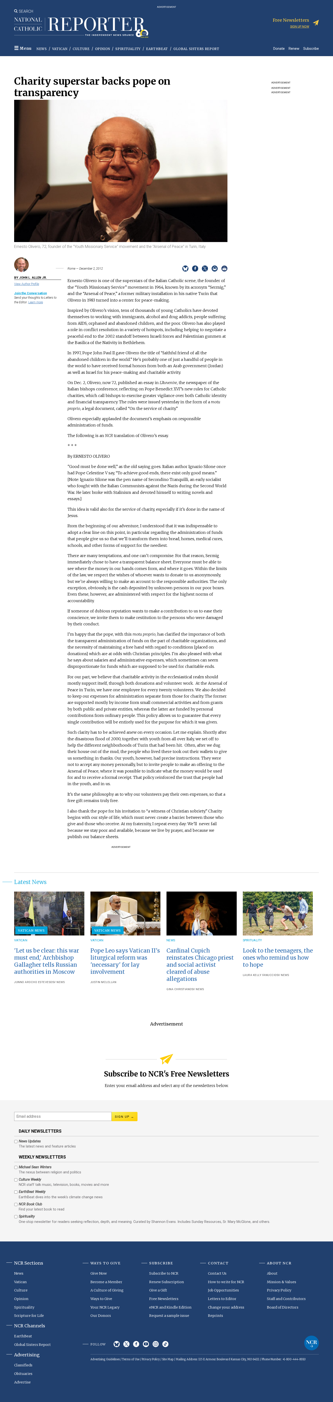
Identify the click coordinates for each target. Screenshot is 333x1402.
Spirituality (128, 49)
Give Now (98, 1273)
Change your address (226, 1307)
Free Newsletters (163, 1299)
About (272, 1273)
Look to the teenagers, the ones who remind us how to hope (278, 957)
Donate (279, 48)
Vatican (60, 49)
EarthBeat (157, 49)
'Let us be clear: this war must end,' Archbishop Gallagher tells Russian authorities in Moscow (46, 961)
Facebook (136, 1344)
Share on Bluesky (185, 268)
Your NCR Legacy (104, 1307)
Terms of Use (130, 1359)
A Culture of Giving (107, 1290)
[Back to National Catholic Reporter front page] (81, 27)
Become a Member (106, 1282)
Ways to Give (101, 1299)
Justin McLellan (103, 982)
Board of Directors (282, 1307)
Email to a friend (215, 268)
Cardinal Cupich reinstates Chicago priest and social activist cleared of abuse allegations (200, 965)
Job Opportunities (223, 1290)
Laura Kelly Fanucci (259, 975)
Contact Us (217, 1273)
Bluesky (117, 1344)
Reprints (215, 1315)
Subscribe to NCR (163, 1273)
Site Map (167, 1359)
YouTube (146, 1344)
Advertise (22, 1382)
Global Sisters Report (196, 49)
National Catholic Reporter (311, 1343)
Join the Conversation (30, 293)
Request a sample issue (169, 1315)
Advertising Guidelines (105, 1359)
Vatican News (31, 930)
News (42, 49)
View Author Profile (26, 284)
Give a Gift (158, 1290)
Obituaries (23, 1374)
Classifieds (23, 1365)
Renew (294, 48)
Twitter (126, 1344)
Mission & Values (281, 1282)
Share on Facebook (195, 268)
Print (224, 268)
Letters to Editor (222, 1299)
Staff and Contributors (286, 1299)
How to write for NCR (226, 1282)
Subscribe (311, 48)
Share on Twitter (205, 268)
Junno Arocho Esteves (32, 982)
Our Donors (100, 1315)
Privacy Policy (279, 1290)
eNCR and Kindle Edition (170, 1307)
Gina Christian (177, 989)
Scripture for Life (29, 1315)
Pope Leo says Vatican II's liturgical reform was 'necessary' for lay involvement (125, 961)
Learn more (35, 302)
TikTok (165, 1344)
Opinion (102, 49)
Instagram (156, 1344)
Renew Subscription (166, 1282)
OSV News (57, 982)
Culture (81, 49)
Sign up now (299, 26)
